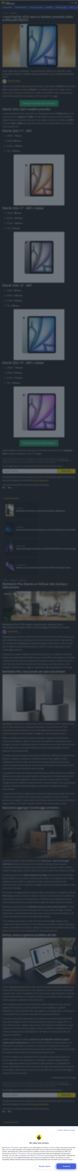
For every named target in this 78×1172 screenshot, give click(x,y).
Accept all (66, 1166)
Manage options (45, 1166)
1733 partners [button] (14, 1147)
